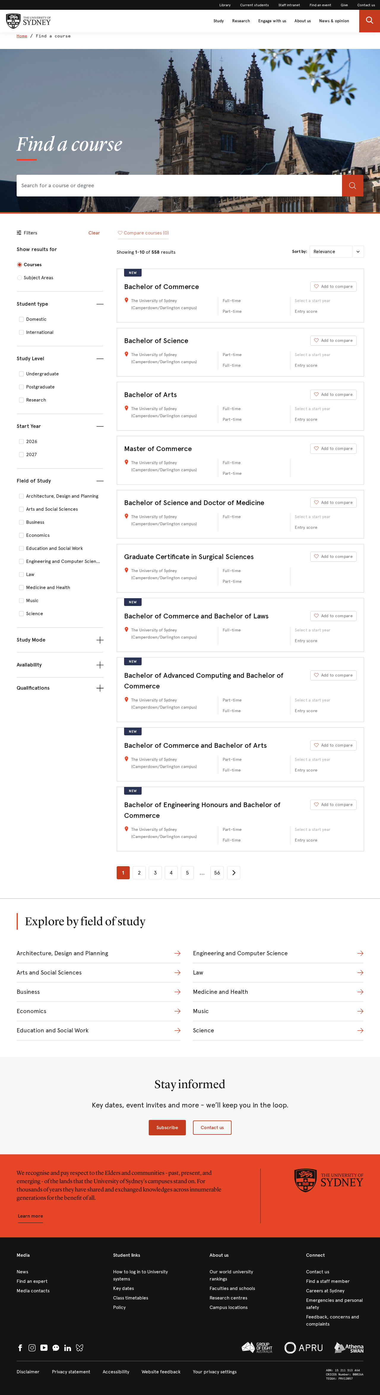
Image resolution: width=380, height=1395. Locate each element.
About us (302, 20)
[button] (369, 21)
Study (218, 20)
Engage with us (272, 20)
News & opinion (334, 20)
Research (241, 20)
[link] (225, 5)
